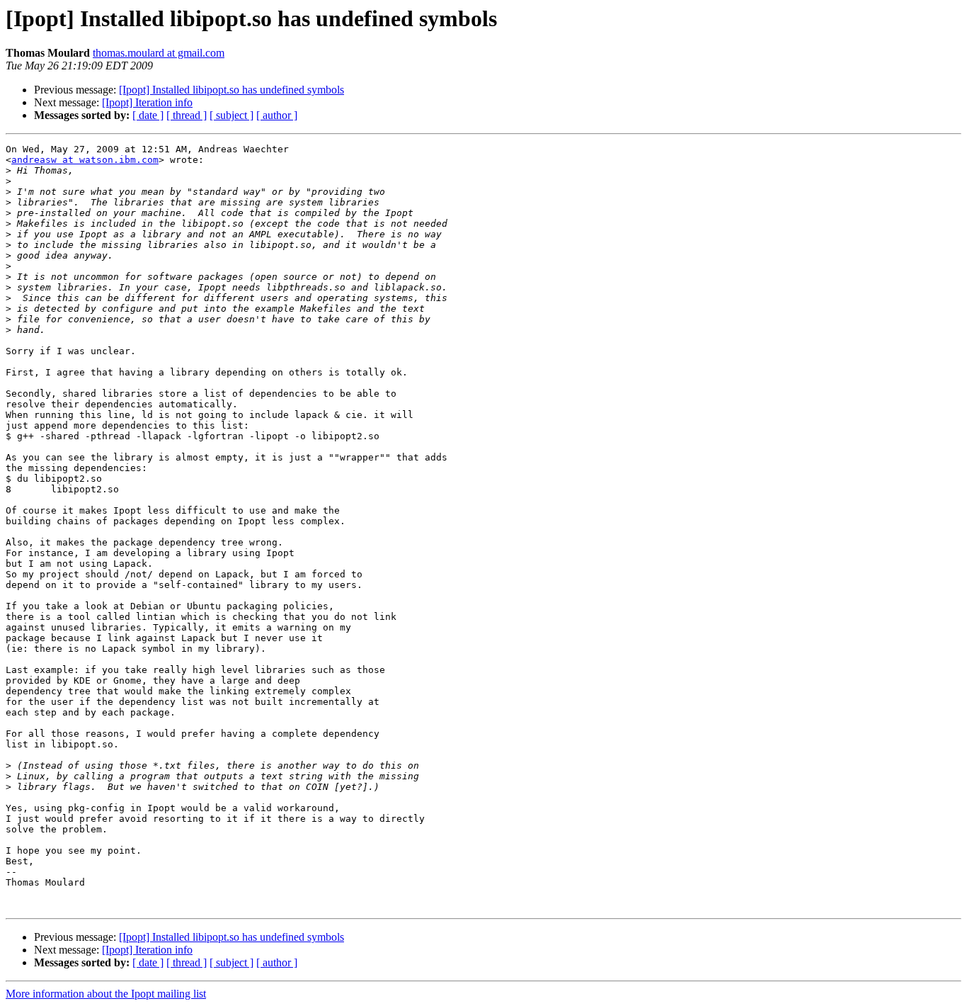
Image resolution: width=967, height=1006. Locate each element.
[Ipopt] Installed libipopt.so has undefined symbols (231, 90)
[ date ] (148, 115)
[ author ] (276, 115)
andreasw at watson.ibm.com (85, 159)
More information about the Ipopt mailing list (106, 994)
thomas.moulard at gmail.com (158, 53)
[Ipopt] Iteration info (147, 102)
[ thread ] (186, 115)
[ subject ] (231, 115)
